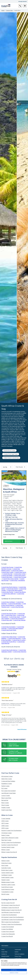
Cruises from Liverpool (7, 931)
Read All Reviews (22, 729)
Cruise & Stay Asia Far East (8, 613)
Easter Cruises (5, 835)
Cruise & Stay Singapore (17, 618)
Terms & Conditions (19, 954)
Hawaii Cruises (5, 880)
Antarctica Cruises (6, 863)
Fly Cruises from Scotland (8, 791)
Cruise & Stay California (9, 593)
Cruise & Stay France (19, 575)
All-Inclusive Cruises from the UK (10, 905)
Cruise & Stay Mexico (20, 592)
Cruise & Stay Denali (12, 589)
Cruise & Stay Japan (14, 617)
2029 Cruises (5, 828)
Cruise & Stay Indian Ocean (8, 637)
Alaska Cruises (5, 860)
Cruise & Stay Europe (7, 567)
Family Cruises (5, 786)
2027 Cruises (5, 823)
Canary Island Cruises (7, 872)
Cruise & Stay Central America (13, 604)
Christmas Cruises (6, 833)
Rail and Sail (4, 800)
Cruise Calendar (5, 818)
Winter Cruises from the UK (9, 852)
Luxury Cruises (5, 795)
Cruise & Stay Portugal (20, 577)
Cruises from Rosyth (7, 936)
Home (2, 10)
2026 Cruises (5, 821)
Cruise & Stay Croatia (7, 572)
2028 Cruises (5, 826)
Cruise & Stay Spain (6, 577)
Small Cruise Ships (6, 810)
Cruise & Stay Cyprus (20, 572)
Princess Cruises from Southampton (11, 924)
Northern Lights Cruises (8, 884)
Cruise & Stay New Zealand (15, 628)
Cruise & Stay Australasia (8, 627)
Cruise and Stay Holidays (8, 781)
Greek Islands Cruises (7, 877)
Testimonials (18, 949)
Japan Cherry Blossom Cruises (9, 837)
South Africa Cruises (9, 450)
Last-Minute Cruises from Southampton (12, 919)
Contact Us (4, 954)
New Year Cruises (6, 840)
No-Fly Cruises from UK (8, 903)
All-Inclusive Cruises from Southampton (12, 917)
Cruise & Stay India (6, 620)
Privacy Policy (18, 956)
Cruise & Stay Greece (17, 570)
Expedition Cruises (6, 783)
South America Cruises (7, 889)
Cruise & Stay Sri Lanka (18, 640)
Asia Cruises (4, 865)
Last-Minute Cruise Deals (8, 793)
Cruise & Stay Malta (6, 575)
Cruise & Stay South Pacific (8, 630)
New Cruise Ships (6, 798)
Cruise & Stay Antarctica (19, 651)
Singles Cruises (5, 807)
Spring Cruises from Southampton (11, 842)
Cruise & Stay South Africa (8, 642)
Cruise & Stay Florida (7, 592)
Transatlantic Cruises (7, 892)
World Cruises (5, 894)
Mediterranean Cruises (7, 882)
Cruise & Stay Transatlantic (17, 580)
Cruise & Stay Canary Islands (10, 579)
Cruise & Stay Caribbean (8, 602)
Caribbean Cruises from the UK (10, 907)
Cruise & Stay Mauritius (14, 638)
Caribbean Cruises (6, 875)
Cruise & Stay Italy (7, 574)
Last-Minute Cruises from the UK (10, 912)
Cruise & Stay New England (14, 590)
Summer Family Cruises (7, 847)
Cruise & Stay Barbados (14, 603)
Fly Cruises (4, 788)
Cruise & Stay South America (9, 650)
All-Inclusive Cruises (7, 776)
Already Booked (22, 1)
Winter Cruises (5, 849)
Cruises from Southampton (9, 915)
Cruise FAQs (4, 951)
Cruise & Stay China (10, 615)
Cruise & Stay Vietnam (19, 620)
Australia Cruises (6, 868)
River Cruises (5, 803)
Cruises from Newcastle (8, 934)
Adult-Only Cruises (6, 779)
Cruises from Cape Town (11, 454)
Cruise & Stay (9, 10)
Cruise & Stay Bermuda (17, 607)
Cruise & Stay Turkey (19, 574)
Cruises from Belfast (7, 929)
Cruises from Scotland (7, 927)
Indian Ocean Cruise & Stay (11, 458)
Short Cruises (5, 805)
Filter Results (19, 467)
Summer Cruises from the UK (9, 845)
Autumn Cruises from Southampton (11, 830)
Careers (16, 951)
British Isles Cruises (6, 870)
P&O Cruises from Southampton (10, 922)
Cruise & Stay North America (9, 587)
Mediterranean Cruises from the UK (11, 910)
